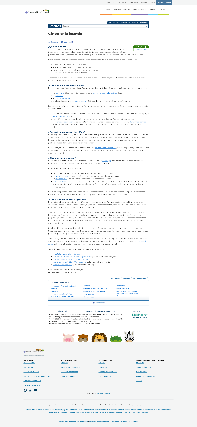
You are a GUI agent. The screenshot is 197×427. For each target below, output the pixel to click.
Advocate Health (103, 394)
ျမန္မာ (63, 409)
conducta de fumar (62, 116)
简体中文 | (95, 409)
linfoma (59, 96)
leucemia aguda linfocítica (105, 93)
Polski (88, 412)
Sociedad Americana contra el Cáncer (70, 259)
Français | (114, 409)
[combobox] (103, 26)
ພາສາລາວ (168, 409)
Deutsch (121, 409)
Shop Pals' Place (68, 376)
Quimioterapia (89, 294)
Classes (64, 363)
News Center (141, 372)
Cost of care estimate (70, 367)
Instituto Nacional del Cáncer (66, 254)
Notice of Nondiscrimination (99, 421)
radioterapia (61, 179)
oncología (106, 161)
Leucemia (121, 286)
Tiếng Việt (144, 412)
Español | (29, 409)
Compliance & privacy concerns (36, 376)
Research (102, 367)
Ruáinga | (98, 412)
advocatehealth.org (31, 385)
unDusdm (157, 409)
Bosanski (58, 409)
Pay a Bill (144, 2)
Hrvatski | (107, 409)
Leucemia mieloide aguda (94, 291)
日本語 (151, 409)
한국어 (163, 409)
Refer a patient (104, 376)
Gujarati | (134, 409)
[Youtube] (36, 391)
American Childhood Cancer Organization (72, 256)
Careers (101, 363)
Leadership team (143, 367)
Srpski (111, 412)
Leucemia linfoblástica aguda (95, 288)
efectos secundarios (66, 122)
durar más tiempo (138, 122)
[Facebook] (25, 391)
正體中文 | (101, 409)
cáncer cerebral (63, 98)
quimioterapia (62, 176)
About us (140, 363)
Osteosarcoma (123, 288)
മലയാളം (64, 412)
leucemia (60, 93)
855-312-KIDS (111, 2)
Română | (105, 412)
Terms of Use (114, 421)
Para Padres (113, 23)
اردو (138, 412)
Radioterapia (89, 297)
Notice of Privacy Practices (78, 421)
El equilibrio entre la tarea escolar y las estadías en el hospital (127, 293)
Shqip (47, 409)
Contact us (28, 367)
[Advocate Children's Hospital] (33, 358)
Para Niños (125, 23)
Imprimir (67, 42)
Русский (41, 409)
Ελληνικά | (128, 409)
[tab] (140, 278)
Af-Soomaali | (119, 412)
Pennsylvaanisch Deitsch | (77, 412)
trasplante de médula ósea (65, 181)
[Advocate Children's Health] (37, 9)
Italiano (145, 409)
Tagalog (133, 412)
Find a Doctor (122, 2)
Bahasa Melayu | (55, 412)
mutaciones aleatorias (105, 148)
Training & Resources (107, 372)
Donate (152, 2)
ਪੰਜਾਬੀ (92, 412)
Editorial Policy (62, 311)
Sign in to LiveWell (164, 2)
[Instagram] (31, 391)
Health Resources (139, 9)
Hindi (140, 409)
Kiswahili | (127, 412)
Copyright (136, 311)
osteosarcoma (81, 101)
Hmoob (34, 409)
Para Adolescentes (140, 23)
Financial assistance (69, 372)
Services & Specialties (121, 9)
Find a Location (133, 2)
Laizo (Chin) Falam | (85, 409)
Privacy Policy (63, 421)
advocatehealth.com (32, 381)
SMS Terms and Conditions (129, 421)
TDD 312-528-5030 (31, 372)
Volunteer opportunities (146, 376)
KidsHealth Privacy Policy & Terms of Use (100, 311)
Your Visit (153, 9)
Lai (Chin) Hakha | (72, 409)
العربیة (52, 409)
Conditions (106, 9)
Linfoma (54, 291)
